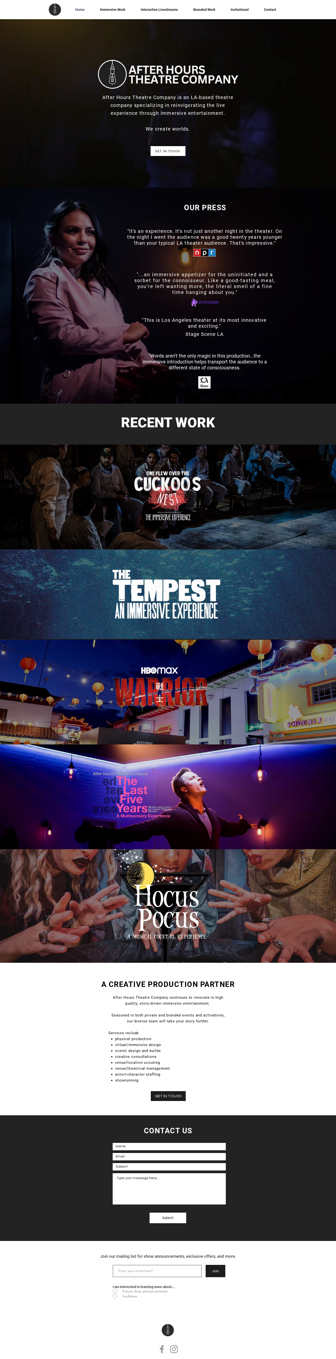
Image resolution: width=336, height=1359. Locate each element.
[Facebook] (162, 1349)
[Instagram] (174, 1349)
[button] (112, 10)
